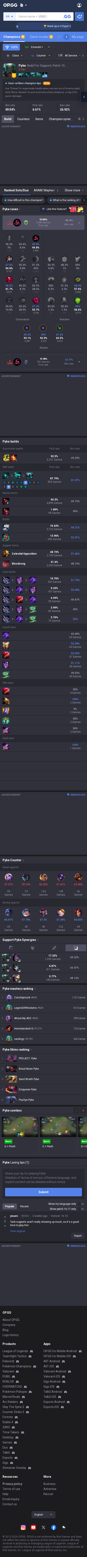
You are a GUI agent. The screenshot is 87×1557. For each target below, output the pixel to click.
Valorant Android (55, 1371)
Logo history (11, 1335)
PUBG (6, 1376)
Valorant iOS (52, 1376)
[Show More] (23, 5)
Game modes (41, 37)
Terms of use (11, 1489)
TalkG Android (53, 1391)
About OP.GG (11, 1319)
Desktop (8, 1437)
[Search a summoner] (67, 16)
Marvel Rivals (11, 1396)
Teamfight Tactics (15, 1356)
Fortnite (8, 1417)
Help (5, 1494)
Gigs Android (52, 1381)
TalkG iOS (50, 1396)
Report (78, 1235)
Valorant (8, 1371)
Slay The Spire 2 (13, 1407)
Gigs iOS (49, 1386)
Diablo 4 (8, 1422)
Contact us (10, 1504)
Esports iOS (51, 1407)
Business (50, 1484)
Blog (5, 1330)
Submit (44, 1192)
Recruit (48, 1494)
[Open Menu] (79, 5)
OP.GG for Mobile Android (60, 1351)
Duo (5, 1447)
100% (14, 47)
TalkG (6, 1452)
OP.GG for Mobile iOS (57, 1356)
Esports (8, 1457)
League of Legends (15, 1351)
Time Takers (11, 1432)
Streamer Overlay (14, 1467)
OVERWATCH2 (12, 1386)
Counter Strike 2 (13, 1412)
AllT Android (52, 1361)
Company (9, 1325)
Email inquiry (11, 1499)
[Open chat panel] (84, 96)
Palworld (8, 1361)
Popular (9, 1206)
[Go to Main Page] (10, 5)
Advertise (50, 1489)
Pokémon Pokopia (15, 1391)
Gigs (5, 1462)
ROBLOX (8, 1381)
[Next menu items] (66, 37)
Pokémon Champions (17, 1366)
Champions (13, 37)
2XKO (6, 1427)
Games (7, 1442)
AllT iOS (49, 1366)
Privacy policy (12, 1484)
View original (17, 1231)
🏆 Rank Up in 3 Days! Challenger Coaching (61, 26)
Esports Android (54, 1401)
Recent (24, 1206)
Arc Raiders (10, 1401)
